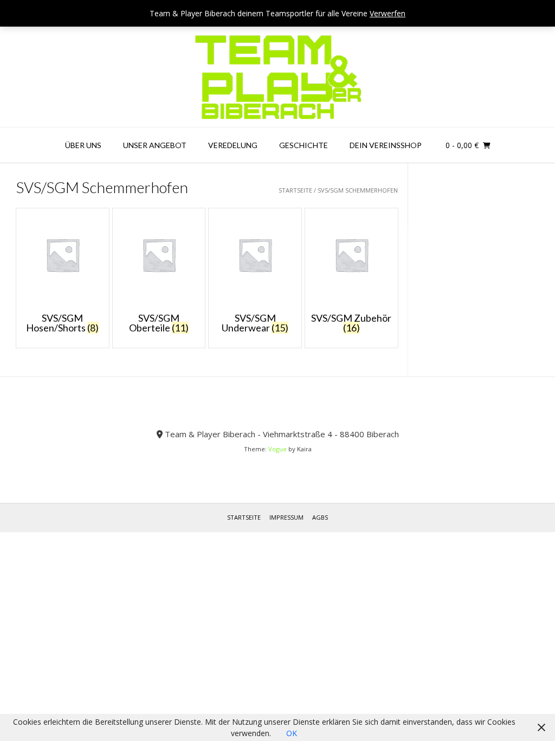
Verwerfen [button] (387, 13)
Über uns (83, 145)
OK (291, 733)
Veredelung (232, 145)
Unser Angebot (154, 145)
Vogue (277, 449)
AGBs (320, 517)
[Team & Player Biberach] (277, 77)
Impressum (286, 517)
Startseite (295, 190)
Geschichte (303, 145)
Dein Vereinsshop (386, 145)
